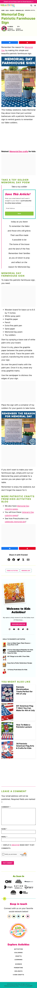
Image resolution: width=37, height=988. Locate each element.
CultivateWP (29, 985)
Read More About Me (18, 624)
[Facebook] (18, 629)
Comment (6, 807)
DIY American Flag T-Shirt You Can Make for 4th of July (25, 708)
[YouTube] (14, 629)
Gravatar (15, 845)
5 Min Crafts (18, 974)
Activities (18, 949)
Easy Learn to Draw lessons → (23, 1)
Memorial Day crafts (18, 151)
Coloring (18, 952)
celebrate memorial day (15, 522)
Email (4, 837)
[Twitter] (23, 629)
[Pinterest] (27, 629)
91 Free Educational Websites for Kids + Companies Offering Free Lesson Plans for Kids (20, 651)
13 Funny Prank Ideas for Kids (17, 669)
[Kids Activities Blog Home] (8, 5)
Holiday (12, 10)
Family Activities (12, 570)
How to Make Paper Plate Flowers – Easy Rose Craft (19, 644)
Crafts (18, 956)
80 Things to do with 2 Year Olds (18, 656)
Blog (7, 10)
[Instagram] (9, 629)
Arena (11, 26)
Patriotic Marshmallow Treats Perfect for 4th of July (24, 690)
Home (2, 10)
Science (18, 964)
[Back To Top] (4, 899)
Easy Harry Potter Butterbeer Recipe (19, 663)
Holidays (19, 971)
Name (4, 829)
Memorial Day (20, 10)
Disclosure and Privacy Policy (11, 985)
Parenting (18, 967)
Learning (18, 959)
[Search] (31, 5)
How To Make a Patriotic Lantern (24, 726)
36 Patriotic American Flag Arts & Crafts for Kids (25, 746)
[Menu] (35, 5)
